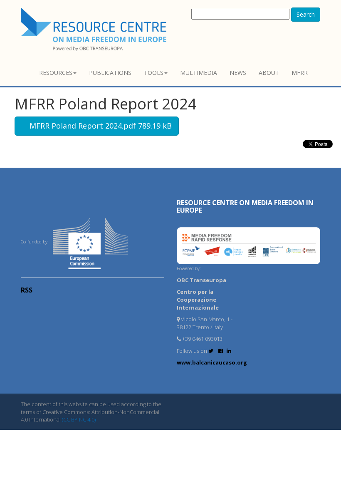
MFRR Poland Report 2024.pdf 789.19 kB (99, 126)
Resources (55, 73)
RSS (26, 290)
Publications (110, 73)
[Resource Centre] (95, 29)
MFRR (300, 73)
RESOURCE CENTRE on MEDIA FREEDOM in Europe (245, 206)
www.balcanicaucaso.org (212, 362)
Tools (153, 73)
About (269, 73)
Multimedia (198, 73)
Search (306, 14)
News (238, 73)
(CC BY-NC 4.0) (79, 419)
